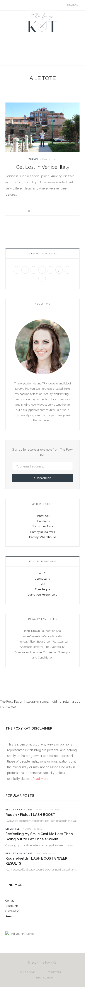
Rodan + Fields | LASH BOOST (30, 815)
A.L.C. (42, 573)
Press (8, 916)
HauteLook (42, 516)
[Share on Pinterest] (59, 210)
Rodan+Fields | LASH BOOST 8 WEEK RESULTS (36, 860)
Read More (40, 778)
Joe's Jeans (42, 578)
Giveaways (12, 911)
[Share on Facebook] (42, 210)
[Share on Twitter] (47, 210)
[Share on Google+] (53, 210)
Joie (42, 584)
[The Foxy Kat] (42, 21)
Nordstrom (43, 521)
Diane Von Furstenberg (42, 594)
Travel (34, 159)
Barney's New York (42, 531)
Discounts (11, 905)
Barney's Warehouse (42, 537)
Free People (42, 589)
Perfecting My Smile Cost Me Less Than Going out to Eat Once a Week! (39, 836)
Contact (10, 900)
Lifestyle (12, 829)
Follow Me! (8, 707)
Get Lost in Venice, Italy (42, 167)
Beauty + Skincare (19, 809)
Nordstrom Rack (42, 526)
